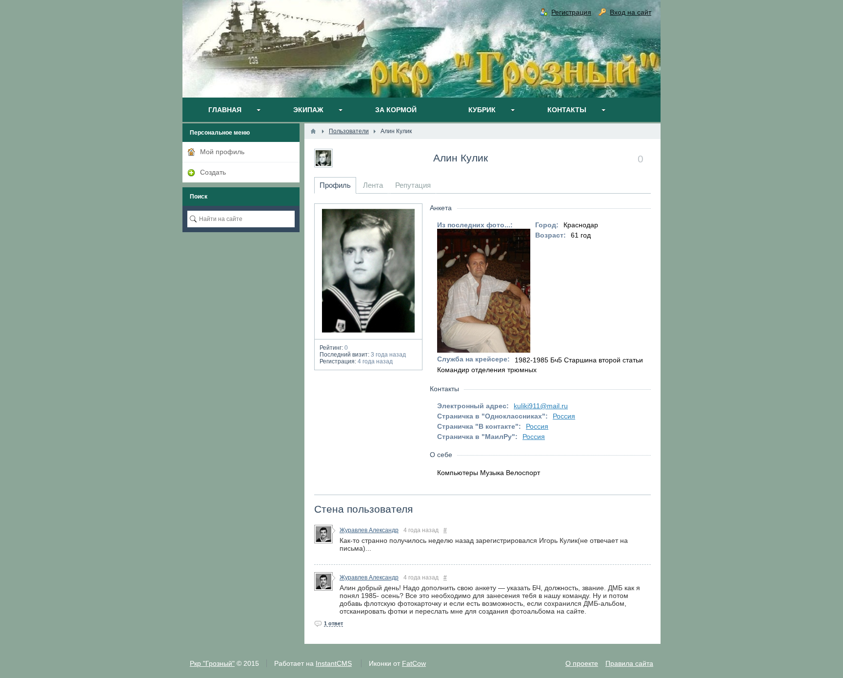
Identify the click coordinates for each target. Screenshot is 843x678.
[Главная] (313, 131)
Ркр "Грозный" (212, 663)
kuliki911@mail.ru (541, 406)
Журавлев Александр (369, 530)
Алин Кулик (460, 157)
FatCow (414, 663)
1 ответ (333, 623)
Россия (564, 416)
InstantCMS (334, 663)
